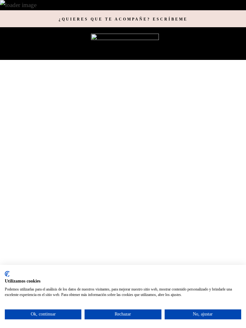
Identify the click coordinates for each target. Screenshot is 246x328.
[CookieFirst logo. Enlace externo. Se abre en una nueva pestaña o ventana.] (7, 274)
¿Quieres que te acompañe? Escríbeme (123, 19)
